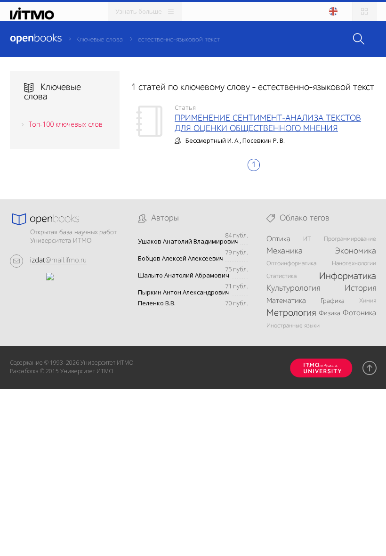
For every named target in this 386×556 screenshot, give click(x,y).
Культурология (293, 288)
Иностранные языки (293, 326)
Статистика (281, 276)
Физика (329, 313)
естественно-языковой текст (179, 39)
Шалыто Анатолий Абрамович (183, 275)
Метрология (291, 313)
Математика (286, 301)
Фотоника (359, 313)
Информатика (347, 276)
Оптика (278, 239)
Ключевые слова (99, 39)
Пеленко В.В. (157, 303)
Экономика (355, 251)
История (360, 288)
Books (36, 38)
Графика (333, 301)
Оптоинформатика (291, 264)
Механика (284, 251)
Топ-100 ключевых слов (66, 124)
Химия (367, 301)
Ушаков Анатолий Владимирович (188, 241)
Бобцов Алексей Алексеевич (181, 258)
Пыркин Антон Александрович (184, 292)
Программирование (350, 239)
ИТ (307, 239)
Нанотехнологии (354, 264)
